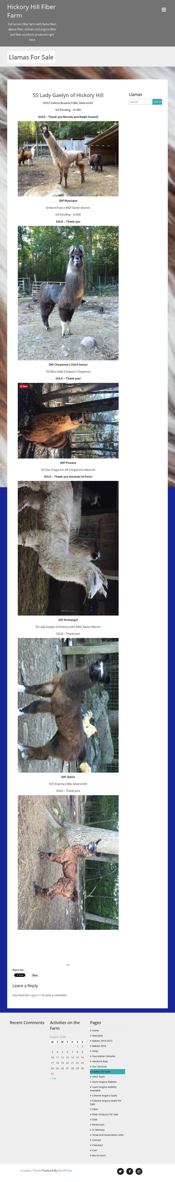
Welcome (97, 1035)
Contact (96, 1140)
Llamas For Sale (101, 1071)
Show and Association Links (108, 1134)
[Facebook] (129, 1171)
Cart (94, 1150)
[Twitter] (120, 1171)
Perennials (98, 1124)
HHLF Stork (98, 1076)
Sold (94, 1119)
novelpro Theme (30, 1170)
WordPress (65, 1170)
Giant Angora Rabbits (104, 1081)
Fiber (95, 1109)
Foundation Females (103, 1056)
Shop (95, 1051)
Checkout (97, 1145)
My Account (99, 1155)
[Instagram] (139, 1171)
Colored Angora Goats (104, 1095)
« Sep (53, 1078)
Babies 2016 (99, 1046)
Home (95, 1030)
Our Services (99, 1066)
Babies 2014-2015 (102, 1040)
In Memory (98, 1129)
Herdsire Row (100, 1061)
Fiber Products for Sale (105, 1114)
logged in (35, 995)
